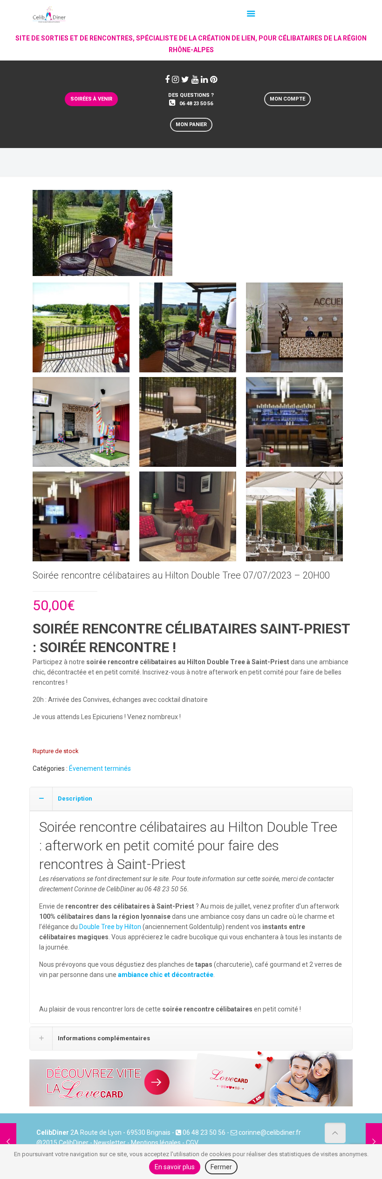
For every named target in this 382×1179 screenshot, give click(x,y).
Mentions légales (156, 1142)
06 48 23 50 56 (196, 104)
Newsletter (110, 1142)
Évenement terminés (100, 768)
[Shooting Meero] (81, 425)
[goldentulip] (81, 331)
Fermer (221, 1167)
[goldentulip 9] (294, 520)
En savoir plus (175, 1167)
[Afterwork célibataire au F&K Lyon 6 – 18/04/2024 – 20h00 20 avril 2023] (374, 1141)
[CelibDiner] (49, 11)
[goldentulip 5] (187, 425)
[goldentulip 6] (294, 425)
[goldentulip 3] (294, 331)
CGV (192, 1142)
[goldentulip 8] (187, 520)
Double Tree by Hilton (110, 926)
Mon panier (191, 124)
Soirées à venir (91, 99)
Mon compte (287, 99)
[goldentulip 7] (81, 520)
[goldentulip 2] (187, 331)
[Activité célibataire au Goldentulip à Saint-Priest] (102, 236)
